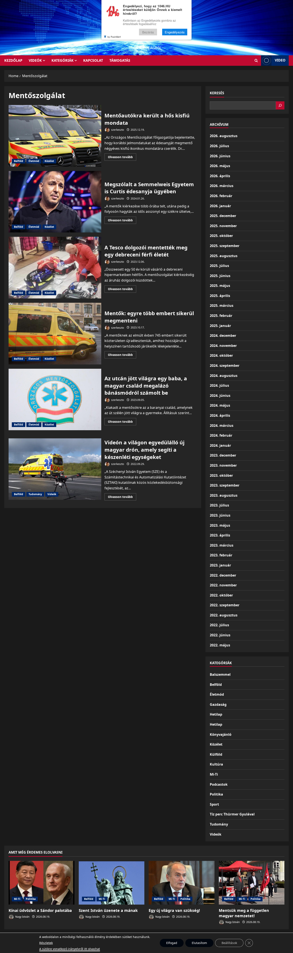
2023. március (221, 545)
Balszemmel (220, 674)
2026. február (221, 195)
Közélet (49, 161)
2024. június (220, 395)
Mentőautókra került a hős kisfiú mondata (55, 136)
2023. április (220, 535)
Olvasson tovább (122, 158)
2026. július (219, 146)
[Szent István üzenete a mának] (112, 883)
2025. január (220, 325)
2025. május (220, 285)
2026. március (221, 185)
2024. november (223, 345)
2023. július (219, 505)
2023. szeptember (224, 485)
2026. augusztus (223, 135)
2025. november (223, 225)
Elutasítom (199, 943)
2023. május (220, 525)
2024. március (221, 425)
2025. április (220, 295)
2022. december (223, 575)
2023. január (220, 565)
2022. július (219, 625)
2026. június (220, 156)
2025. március (221, 305)
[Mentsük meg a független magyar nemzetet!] (252, 883)
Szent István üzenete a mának (108, 910)
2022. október (221, 595)
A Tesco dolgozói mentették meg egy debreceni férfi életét (55, 267)
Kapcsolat (93, 60)
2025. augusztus (223, 255)
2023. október (221, 475)
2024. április (220, 415)
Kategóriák (62, 60)
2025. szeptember (224, 245)
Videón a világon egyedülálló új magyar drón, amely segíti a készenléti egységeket (55, 469)
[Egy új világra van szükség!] (181, 883)
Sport (214, 804)
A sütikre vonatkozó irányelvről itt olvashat (69, 949)
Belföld (18, 161)
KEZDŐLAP (13, 60)
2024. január (220, 445)
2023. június (220, 515)
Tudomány (35, 494)
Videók (35, 60)
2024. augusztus (223, 375)
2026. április (220, 176)
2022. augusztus (223, 615)
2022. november (223, 585)
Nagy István (22, 917)
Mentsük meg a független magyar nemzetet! (244, 913)
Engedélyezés (175, 32)
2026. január (220, 206)
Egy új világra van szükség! (174, 910)
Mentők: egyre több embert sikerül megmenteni (55, 333)
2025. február (221, 315)
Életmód (34, 161)
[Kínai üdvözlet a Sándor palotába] (41, 883)
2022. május (220, 645)
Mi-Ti (214, 774)
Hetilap (216, 714)
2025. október (221, 235)
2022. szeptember (224, 605)
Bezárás (148, 32)
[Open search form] (256, 60)
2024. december (223, 335)
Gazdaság (218, 704)
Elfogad (171, 943)
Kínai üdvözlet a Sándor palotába (40, 910)
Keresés (217, 93)
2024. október (221, 355)
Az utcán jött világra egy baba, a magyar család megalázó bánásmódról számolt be (55, 399)
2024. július (219, 385)
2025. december (223, 215)
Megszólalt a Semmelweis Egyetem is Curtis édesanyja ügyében (55, 202)
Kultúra (216, 764)
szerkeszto (117, 130)
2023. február (221, 555)
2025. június (220, 275)
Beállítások (229, 943)
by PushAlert (114, 36)
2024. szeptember (224, 365)
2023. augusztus (223, 495)
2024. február (221, 435)
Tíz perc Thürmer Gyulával (232, 814)
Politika (216, 794)
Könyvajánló (220, 734)
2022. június (220, 635)
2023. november (223, 465)
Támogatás (119, 60)
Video (280, 60)
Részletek (46, 943)
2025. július (219, 265)
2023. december (223, 455)
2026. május (220, 165)
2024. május (220, 405)
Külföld (216, 754)
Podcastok (219, 784)
